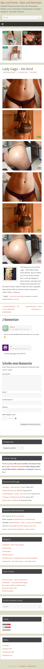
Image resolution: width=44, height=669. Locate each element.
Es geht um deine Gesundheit (15, 466)
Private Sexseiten (7, 591)
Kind (15, 296)
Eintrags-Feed (7, 649)
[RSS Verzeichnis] (6, 630)
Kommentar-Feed (8, 652)
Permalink (16, 299)
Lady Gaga (33, 72)
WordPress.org (7, 655)
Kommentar (6, 374)
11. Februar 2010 (22, 72)
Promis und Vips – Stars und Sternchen (15, 580)
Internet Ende (6, 548)
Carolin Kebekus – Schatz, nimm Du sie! (15, 494)
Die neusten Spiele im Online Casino (14, 585)
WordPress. (32, 666)
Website (5, 407)
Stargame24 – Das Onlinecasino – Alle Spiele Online (19, 561)
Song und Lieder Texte (9, 588)
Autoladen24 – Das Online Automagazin (15, 582)
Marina (12, 327)
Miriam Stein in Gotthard (10, 500)
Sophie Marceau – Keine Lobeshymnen (34, 308)
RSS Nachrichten (7, 555)
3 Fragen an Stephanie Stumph (12, 497)
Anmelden (5, 645)
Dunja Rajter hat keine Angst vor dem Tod (22, 526)
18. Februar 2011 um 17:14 (19, 349)
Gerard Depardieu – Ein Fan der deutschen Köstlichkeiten (10, 309)
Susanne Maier (10, 72)
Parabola (23, 666)
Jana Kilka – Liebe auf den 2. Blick (13, 487)
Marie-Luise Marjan (18, 516)
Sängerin (22, 296)
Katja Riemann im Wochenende (24, 519)
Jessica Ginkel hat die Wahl (11, 490)
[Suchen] (39, 18)
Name (4, 392)
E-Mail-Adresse (7, 399)
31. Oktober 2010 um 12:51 (19, 329)
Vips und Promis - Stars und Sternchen (21, 2)
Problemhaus (6, 551)
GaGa (11, 296)
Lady (18, 296)
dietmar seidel (6, 529)
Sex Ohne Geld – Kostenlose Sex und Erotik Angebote (19, 558)
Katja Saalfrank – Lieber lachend (24, 529)
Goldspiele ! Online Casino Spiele (13, 545)
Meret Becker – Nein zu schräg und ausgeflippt (26, 522)
